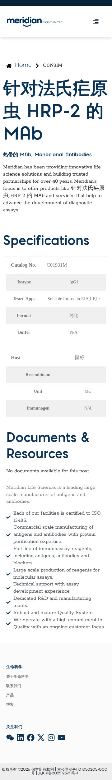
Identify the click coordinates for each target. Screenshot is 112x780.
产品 (10, 695)
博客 (10, 705)
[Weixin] (10, 737)
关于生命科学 (17, 677)
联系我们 (13, 686)
